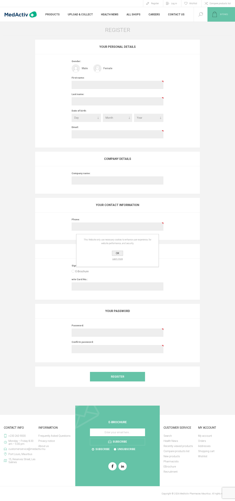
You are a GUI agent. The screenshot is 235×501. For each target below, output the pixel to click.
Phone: (76, 219)
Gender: (76, 61)
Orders (202, 440)
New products (172, 456)
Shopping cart (206, 451)
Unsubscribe (126, 449)
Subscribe (102, 449)
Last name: (78, 94)
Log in (174, 3)
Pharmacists (171, 461)
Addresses (204, 446)
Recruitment (171, 471)
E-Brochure (81, 271)
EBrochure (170, 466)
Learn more (117, 259)
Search (168, 435)
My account (205, 435)
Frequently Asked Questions (54, 435)
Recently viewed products (178, 446)
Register (155, 3)
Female (107, 68)
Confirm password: (83, 342)
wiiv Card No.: (80, 279)
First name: (78, 77)
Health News (171, 440)
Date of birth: (79, 110)
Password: (78, 325)
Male (85, 68)
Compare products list (220, 3)
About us (43, 446)
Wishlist (202, 456)
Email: (75, 127)
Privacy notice (46, 440)
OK (117, 253)
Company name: (81, 173)
